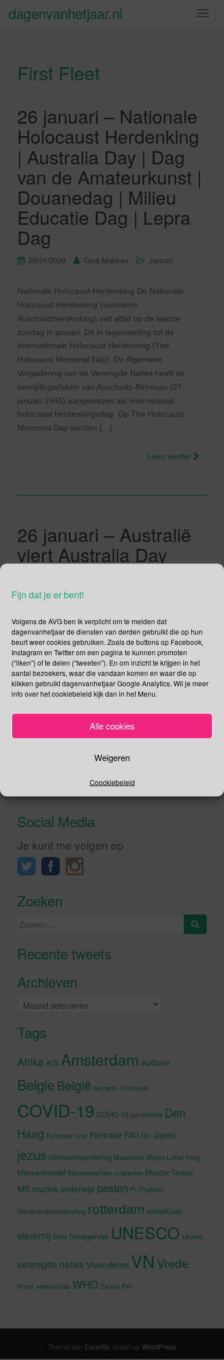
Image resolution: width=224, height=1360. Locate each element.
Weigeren (112, 757)
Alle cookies (112, 726)
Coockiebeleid (112, 781)
